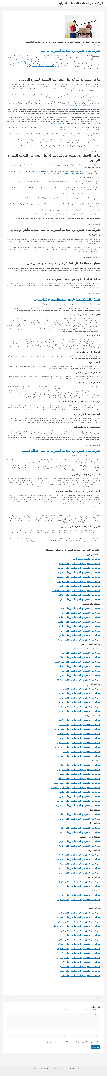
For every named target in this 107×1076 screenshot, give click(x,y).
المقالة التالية (8, 998)
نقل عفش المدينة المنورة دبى (81, 251)
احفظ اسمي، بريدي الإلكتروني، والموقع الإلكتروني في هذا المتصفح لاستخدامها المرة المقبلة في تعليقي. (70, 1042)
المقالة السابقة (98, 998)
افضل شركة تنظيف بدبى (93, 507)
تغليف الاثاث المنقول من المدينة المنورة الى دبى (67, 299)
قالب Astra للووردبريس (34, 1068)
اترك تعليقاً (97, 45)
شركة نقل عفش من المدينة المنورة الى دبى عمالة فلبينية (61, 451)
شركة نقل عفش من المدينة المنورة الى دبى (70, 51)
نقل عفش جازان (45, 210)
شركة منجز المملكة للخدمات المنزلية (81, 3)
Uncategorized (89, 45)
